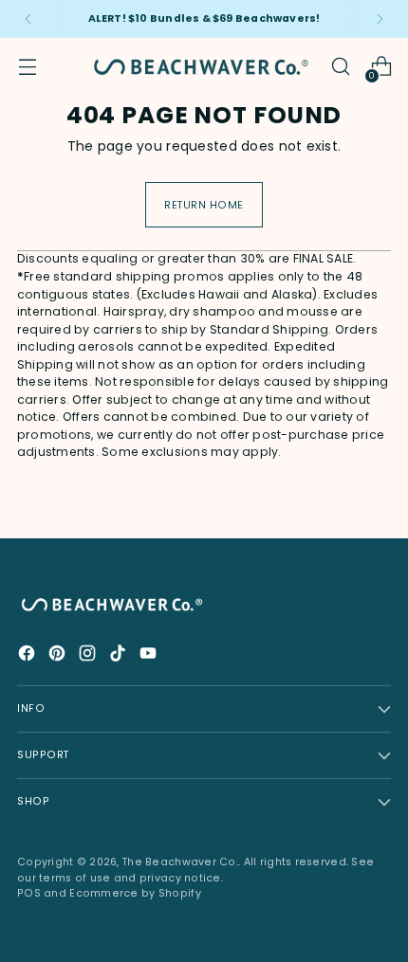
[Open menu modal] (27, 66)
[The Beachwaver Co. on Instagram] (89, 656)
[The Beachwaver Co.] (201, 67)
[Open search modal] (340, 66)
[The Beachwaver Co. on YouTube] (150, 656)
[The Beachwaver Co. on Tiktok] (119, 656)
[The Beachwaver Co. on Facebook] (28, 656)
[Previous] (28, 19)
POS (29, 893)
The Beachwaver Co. (180, 862)
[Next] (379, 19)
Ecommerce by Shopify (135, 893)
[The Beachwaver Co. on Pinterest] (58, 656)
